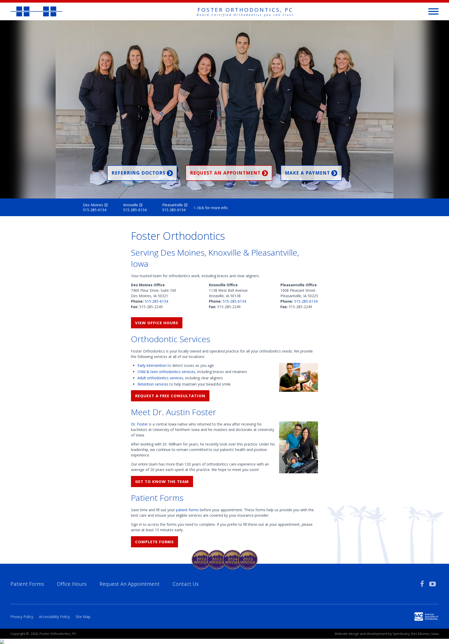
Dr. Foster (139, 424)
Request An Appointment (130, 583)
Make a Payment (307, 173)
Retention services (152, 384)
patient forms (187, 509)
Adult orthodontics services (160, 377)
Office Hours (72, 583)
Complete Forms (154, 541)
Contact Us (186, 583)
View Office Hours (156, 322)
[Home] (36, 11)
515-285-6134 (156, 301)
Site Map (83, 616)
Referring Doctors (138, 173)
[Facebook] (422, 583)
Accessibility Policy (54, 616)
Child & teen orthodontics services (166, 371)
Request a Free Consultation (170, 395)
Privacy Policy (21, 616)
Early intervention (152, 365)
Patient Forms (27, 583)
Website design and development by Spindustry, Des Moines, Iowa (387, 633)
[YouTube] (433, 583)
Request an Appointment (225, 173)
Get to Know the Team (162, 481)
